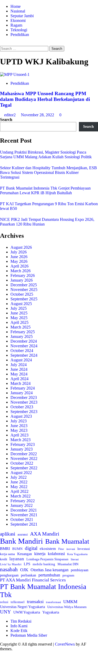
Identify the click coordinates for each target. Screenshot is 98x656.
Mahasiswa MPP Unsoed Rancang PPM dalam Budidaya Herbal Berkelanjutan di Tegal (45, 99)
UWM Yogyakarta (26, 612)
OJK (24, 569)
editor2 (10, 115)
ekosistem (48, 548)
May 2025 (18, 317)
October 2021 (21, 519)
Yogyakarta (50, 612)
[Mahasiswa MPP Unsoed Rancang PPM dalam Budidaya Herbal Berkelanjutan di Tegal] (15, 74)
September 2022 (23, 468)
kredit (3, 559)
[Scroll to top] (1, 653)
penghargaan (9, 575)
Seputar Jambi (22, 16)
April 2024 (19, 378)
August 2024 (21, 360)
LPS (27, 564)
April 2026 (19, 266)
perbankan (28, 575)
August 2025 (21, 303)
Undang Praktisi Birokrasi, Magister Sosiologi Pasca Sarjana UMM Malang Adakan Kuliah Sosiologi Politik (47, 154)
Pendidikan (19, 34)
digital (31, 548)
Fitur (61, 549)
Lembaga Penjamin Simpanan (47, 559)
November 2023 (23, 402)
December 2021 (23, 510)
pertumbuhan (49, 575)
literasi (75, 559)
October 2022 (21, 463)
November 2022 (23, 458)
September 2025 (23, 299)
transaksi (35, 601)
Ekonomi (18, 20)
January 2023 (21, 449)
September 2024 (23, 355)
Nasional (17, 11)
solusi (4, 602)
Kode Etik (18, 630)
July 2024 (18, 364)
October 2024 (21, 350)
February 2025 (22, 332)
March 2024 (20, 383)
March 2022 (20, 496)
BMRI (5, 548)
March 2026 (20, 271)
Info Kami (18, 626)
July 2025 (18, 308)
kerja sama (7, 554)
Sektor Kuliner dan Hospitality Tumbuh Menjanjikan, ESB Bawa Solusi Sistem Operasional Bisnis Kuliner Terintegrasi (48, 172)
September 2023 (23, 411)
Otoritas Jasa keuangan (49, 570)
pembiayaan (79, 570)
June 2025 (18, 313)
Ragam (16, 25)
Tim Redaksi (20, 621)
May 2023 (18, 430)
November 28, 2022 (38, 115)
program (68, 575)
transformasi (53, 602)
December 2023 (23, 397)
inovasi (70, 548)
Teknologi (18, 30)
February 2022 (22, 501)
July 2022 (18, 477)
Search (6, 119)
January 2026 (21, 280)
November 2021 (23, 515)
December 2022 (23, 454)
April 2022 (19, 491)
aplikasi (7, 534)
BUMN (17, 549)
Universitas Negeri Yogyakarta (22, 607)
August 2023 (21, 416)
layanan (16, 558)
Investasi (83, 549)
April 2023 (19, 435)
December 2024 (23, 341)
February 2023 (22, 444)
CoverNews (65, 644)
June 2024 (18, 369)
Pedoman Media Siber (28, 635)
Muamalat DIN (67, 564)
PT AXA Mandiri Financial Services (33, 580)
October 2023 (21, 407)
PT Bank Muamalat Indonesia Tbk (43, 591)
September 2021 (23, 524)
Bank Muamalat (67, 541)
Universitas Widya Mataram (67, 607)
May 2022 (18, 486)
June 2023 (18, 425)
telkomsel (18, 602)
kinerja (39, 553)
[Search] (1, 43)
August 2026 (21, 247)
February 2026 (22, 275)
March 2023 (20, 440)
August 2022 (21, 472)
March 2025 (20, 327)
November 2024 (23, 346)
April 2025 (19, 322)
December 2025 (23, 285)
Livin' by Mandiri (10, 564)
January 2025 (21, 336)
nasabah (9, 569)
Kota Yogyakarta (77, 554)
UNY (5, 612)
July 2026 (18, 252)
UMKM (70, 601)
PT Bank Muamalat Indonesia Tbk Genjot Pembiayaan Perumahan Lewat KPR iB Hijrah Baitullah (45, 190)
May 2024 (18, 374)
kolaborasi (56, 553)
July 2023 (18, 421)
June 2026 (18, 256)
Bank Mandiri (21, 541)
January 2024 (21, 393)
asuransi (23, 534)
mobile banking (44, 564)
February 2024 (22, 388)
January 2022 (21, 505)
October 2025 (21, 294)
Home (15, 6)
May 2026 (18, 261)
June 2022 (18, 482)
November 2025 (23, 289)
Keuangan (24, 554)
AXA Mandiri (44, 534)
